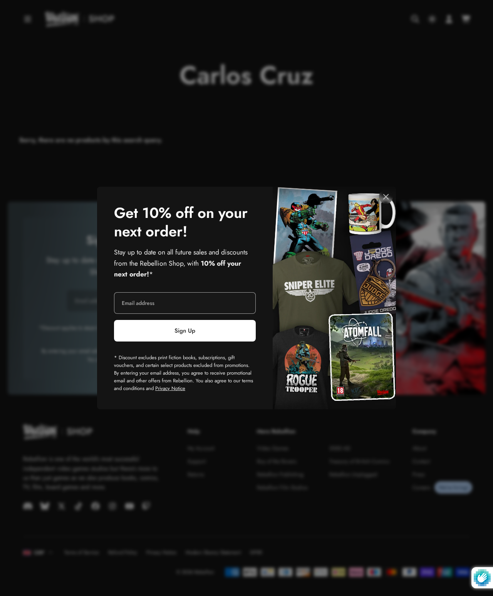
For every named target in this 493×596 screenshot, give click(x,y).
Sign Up (184, 330)
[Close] (386, 197)
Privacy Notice (170, 388)
